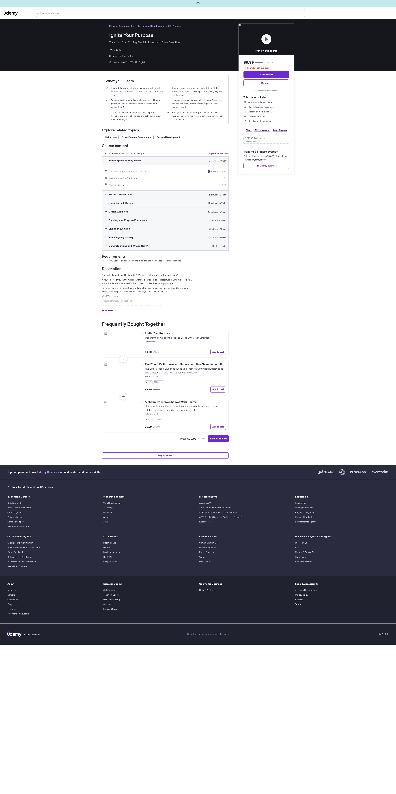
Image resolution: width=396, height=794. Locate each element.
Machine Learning (112, 552)
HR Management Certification (21, 561)
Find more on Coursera (18, 613)
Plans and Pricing (111, 599)
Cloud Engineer (14, 512)
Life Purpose (174, 26)
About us (11, 590)
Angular (107, 517)
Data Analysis (301, 557)
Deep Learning (110, 561)
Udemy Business (48, 472)
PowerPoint (205, 561)
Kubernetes (205, 521)
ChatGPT (107, 557)
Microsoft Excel (302, 542)
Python (106, 547)
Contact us (12, 599)
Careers (11, 594)
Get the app (109, 590)
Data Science (109, 542)
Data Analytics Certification (20, 557)
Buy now (266, 83)
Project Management (305, 512)
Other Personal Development (150, 26)
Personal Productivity (305, 517)
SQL (297, 547)
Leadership (300, 503)
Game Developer (15, 521)
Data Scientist (14, 503)
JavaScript (108, 507)
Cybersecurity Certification (20, 542)
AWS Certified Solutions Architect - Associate (221, 517)
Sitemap (299, 599)
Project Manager (15, 517)
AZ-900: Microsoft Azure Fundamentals (218, 512)
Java (105, 521)
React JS (107, 512)
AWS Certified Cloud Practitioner (215, 507)
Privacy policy (301, 594)
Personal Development (120, 26)
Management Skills (304, 507)
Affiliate (107, 604)
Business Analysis (303, 561)
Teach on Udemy (111, 594)
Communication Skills (209, 542)
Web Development (112, 503)
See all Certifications (17, 566)
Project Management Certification (23, 547)
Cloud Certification (16, 552)
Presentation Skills (208, 547)
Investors (12, 609)
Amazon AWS (205, 503)
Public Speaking (207, 552)
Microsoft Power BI (304, 552)
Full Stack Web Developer (19, 507)
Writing (202, 557)
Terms (298, 604)
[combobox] (170, 13)
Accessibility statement (306, 590)
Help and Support (111, 609)
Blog (9, 604)
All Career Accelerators (18, 526)
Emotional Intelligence (305, 521)
